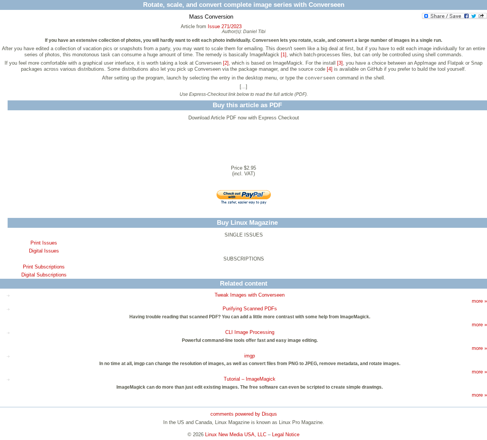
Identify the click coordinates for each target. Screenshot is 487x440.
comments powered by (243, 414)
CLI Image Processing (249, 332)
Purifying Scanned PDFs (250, 308)
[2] (226, 63)
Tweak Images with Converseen (250, 295)
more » (479, 301)
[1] (283, 54)
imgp (249, 356)
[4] (330, 69)
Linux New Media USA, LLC (235, 434)
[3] (340, 63)
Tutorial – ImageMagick (249, 379)
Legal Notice (285, 434)
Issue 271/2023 (225, 26)
